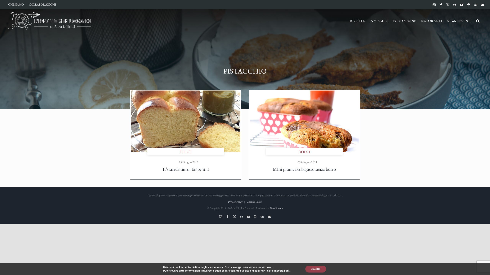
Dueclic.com (276, 208)
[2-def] (304, 92)
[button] (477, 20)
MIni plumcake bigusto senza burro (304, 169)
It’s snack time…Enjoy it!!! (186, 169)
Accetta (315, 269)
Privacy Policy (235, 201)
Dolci (186, 151)
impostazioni (281, 271)
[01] (185, 92)
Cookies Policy (254, 201)
